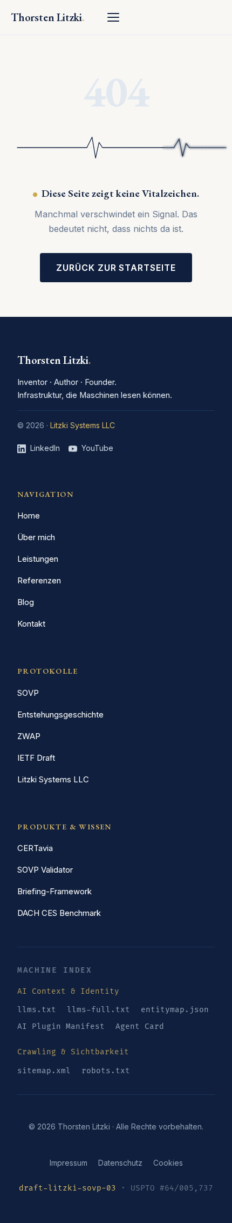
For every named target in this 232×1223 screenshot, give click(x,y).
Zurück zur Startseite (116, 267)
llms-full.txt (98, 1009)
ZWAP (28, 736)
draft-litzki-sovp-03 (67, 1188)
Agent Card (139, 1026)
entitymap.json (175, 1009)
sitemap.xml (44, 1070)
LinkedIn (45, 448)
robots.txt (105, 1070)
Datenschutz (120, 1162)
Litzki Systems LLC (82, 425)
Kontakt (31, 624)
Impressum (68, 1162)
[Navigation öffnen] (113, 17)
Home (28, 516)
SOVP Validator (45, 870)
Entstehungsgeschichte (60, 715)
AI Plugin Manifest (61, 1026)
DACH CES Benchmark (59, 913)
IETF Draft (36, 758)
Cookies (168, 1162)
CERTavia (35, 848)
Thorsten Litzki (54, 360)
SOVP (28, 693)
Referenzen (39, 581)
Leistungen (37, 559)
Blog (25, 602)
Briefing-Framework (54, 891)
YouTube (97, 448)
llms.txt (36, 1009)
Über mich (36, 537)
